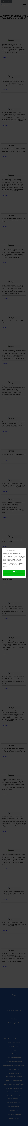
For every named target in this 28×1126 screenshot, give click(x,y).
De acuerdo (14, 571)
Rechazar (14, 575)
